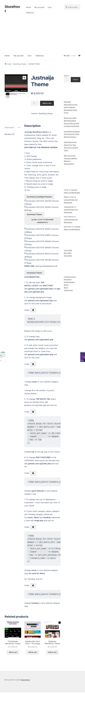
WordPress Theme (19, 64)
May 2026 (67, 253)
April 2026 (68, 256)
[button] (24, 77)
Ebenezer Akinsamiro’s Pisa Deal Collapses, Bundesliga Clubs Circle (70, 107)
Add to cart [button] (13, 652)
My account (39, 7)
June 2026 (68, 250)
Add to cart (46, 103)
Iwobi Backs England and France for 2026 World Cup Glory (72, 134)
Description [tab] (9, 127)
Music (66, 285)
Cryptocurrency (70, 277)
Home (28, 7)
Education (68, 279)
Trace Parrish (69, 207)
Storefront (12, 9)
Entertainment (69, 282)
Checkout (30, 12)
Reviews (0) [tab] (9, 134)
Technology (68, 290)
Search (66, 76)
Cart (50, 7)
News (66, 288)
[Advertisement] (42, 34)
